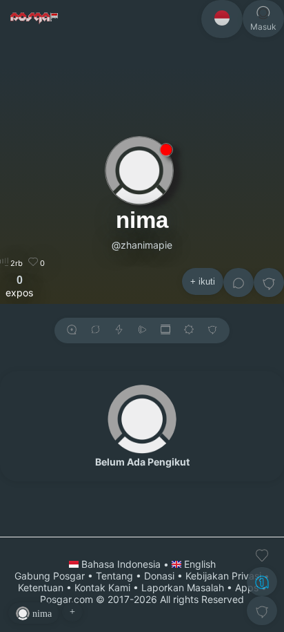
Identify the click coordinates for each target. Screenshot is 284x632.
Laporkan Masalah (182, 587)
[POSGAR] (35, 18)
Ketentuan (40, 587)
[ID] (222, 19)
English (198, 564)
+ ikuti (202, 281)
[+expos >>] (71, 330)
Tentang (114, 576)
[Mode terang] (189, 330)
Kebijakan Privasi (223, 576)
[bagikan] (95, 330)
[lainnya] (269, 282)
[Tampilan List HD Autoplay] (165, 330)
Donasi (159, 576)
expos (19, 286)
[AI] (262, 581)
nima (142, 220)
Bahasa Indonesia (121, 564)
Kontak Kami (102, 587)
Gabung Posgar (49, 576)
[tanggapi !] (262, 555)
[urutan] (119, 330)
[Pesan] (238, 282)
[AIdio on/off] (142, 330)
